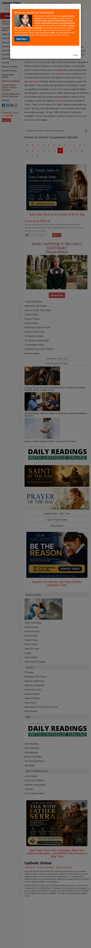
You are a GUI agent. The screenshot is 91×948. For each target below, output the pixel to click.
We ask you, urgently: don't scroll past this (34, 12)
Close (75, 55)
